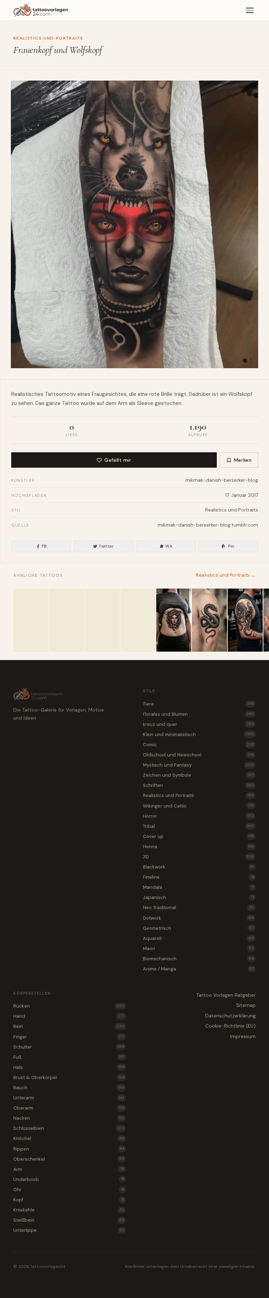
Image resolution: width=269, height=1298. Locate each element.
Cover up (198, 836)
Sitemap (246, 1005)
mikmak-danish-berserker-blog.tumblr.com (208, 525)
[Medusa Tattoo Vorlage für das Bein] (138, 620)
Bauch (68, 1088)
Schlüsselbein (68, 1128)
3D (198, 857)
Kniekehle (68, 1210)
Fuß (68, 1057)
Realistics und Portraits (48, 38)
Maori (198, 949)
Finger (68, 1037)
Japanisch (198, 897)
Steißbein (68, 1220)
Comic (198, 745)
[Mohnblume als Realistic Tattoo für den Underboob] (102, 620)
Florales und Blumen (198, 714)
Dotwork (198, 918)
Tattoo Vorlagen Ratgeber (226, 995)
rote (154, 394)
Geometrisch (198, 928)
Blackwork (198, 867)
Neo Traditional (198, 908)
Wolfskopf (240, 394)
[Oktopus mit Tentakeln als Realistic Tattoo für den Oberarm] (245, 620)
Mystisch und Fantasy (198, 765)
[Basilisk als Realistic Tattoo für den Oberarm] (209, 620)
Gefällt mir (117, 460)
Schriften (198, 785)
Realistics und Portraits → (225, 575)
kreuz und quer (198, 724)
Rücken (68, 1006)
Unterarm (68, 1098)
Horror (198, 816)
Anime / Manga (198, 969)
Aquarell (198, 938)
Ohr (68, 1190)
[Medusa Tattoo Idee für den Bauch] (173, 620)
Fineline (198, 877)
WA (168, 546)
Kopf (68, 1200)
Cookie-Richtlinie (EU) (230, 1026)
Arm (122, 403)
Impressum (243, 1036)
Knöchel (68, 1138)
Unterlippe (68, 1230)
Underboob (68, 1179)
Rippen (68, 1149)
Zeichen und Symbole (198, 775)
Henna (198, 847)
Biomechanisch (198, 959)
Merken (243, 460)
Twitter (106, 546)
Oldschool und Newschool (198, 755)
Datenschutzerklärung (230, 1015)
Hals (68, 1067)
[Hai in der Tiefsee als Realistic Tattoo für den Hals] (66, 620)
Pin (231, 546)
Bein (68, 1026)
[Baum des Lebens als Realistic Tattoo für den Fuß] (30, 620)
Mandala (198, 887)
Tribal (198, 826)
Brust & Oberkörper (68, 1077)
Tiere (198, 704)
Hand (68, 1016)
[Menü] (250, 10)
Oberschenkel (68, 1159)
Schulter (68, 1047)
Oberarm (68, 1108)
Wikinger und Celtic (198, 806)
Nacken (68, 1118)
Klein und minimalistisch (198, 734)
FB (44, 546)
